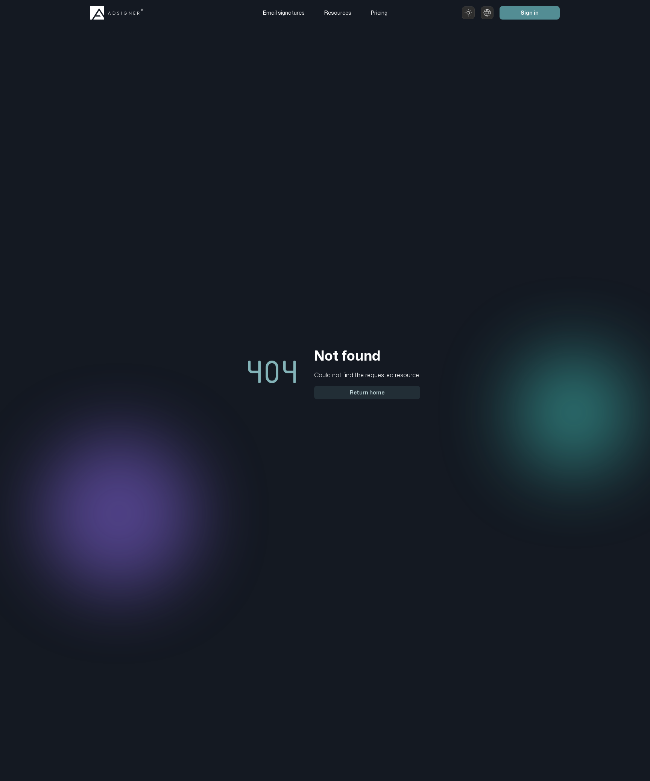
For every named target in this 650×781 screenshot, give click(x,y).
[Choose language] (487, 12)
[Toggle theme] (468, 12)
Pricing (379, 12)
